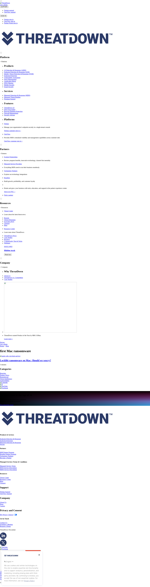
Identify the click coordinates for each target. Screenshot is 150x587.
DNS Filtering (8, 83)
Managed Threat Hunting (12, 97)
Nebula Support (5, 492)
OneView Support (6, 494)
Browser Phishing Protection (13, 111)
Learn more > (8, 339)
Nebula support (9, 10)
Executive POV (9, 222)
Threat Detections (10, 220)
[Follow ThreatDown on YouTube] (4, 386)
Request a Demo (5, 526)
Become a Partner (5, 458)
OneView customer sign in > (13, 141)
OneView (7, 134)
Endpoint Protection (10, 76)
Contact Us (3, 523)
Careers (2, 506)
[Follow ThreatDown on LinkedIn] (4, 382)
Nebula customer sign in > (12, 131)
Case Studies (8, 237)
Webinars (7, 243)
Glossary (7, 223)
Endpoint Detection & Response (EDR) (17, 72)
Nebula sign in (8, 19)
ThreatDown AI (9, 108)
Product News (4, 375)
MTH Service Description (8, 468)
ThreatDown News (10, 236)
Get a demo (3, 5)
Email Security (9, 87)
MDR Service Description (8, 470)
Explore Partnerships (10, 157)
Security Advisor (9, 115)
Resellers (7, 178)
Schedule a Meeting (6, 524)
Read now (8, 254)
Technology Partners (10, 171)
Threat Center (8, 211)
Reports (6, 218)
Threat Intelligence (6, 379)
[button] (9, 5)
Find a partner (8, 195)
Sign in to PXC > (9, 192)
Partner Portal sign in (11, 23)
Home (2, 346)
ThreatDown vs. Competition (13, 277)
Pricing (2, 342)
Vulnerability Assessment (12, 77)
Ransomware (4, 377)
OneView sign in (9, 21)
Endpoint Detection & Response (10, 439)
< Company (4, 267)
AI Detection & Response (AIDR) (15, 70)
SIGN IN (3, 16)
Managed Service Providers (13, 164)
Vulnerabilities (4, 381)
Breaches (3, 373)
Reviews (7, 239)
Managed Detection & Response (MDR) (17, 95)
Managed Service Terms (8, 466)
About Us (7, 276)
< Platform (3, 61)
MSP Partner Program (7, 452)
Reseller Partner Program (8, 454)
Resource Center (9, 229)
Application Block (10, 81)
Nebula (6, 124)
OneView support (10, 12)
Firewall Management (11, 113)
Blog (5, 225)
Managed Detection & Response (10, 442)
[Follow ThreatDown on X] (1, 384)
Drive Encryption (9, 109)
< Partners (3, 153)
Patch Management (10, 79)
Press (1, 504)
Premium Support (9, 99)
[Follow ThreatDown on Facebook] (4, 388)
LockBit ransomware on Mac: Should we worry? (25, 360)
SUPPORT (4, 7)
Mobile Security (9, 85)
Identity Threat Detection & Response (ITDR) (19, 74)
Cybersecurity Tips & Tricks (13, 241)
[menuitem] (75, 76)
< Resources (4, 207)
